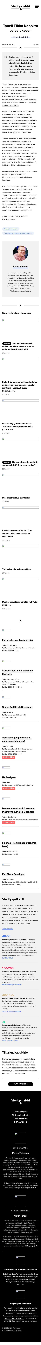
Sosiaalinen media (10, 229)
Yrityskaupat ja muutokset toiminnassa (18, 233)
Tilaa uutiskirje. (7, 928)
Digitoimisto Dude (9, 1274)
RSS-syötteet (20, 1122)
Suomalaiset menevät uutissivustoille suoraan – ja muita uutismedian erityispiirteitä (18, 346)
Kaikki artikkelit (7, 958)
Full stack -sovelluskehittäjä (17, 640)
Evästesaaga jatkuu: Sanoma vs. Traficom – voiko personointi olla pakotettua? (17, 426)
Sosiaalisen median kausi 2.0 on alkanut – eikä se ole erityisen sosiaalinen (17, 534)
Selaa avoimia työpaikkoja (11, 1011)
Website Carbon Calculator (14, 1318)
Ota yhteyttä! (29, 1188)
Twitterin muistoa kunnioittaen (16, 569)
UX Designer (9, 777)
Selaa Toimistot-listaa (10, 1041)
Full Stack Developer (13, 874)
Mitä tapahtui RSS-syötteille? (16, 498)
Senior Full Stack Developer (17, 707)
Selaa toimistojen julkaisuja (12, 985)
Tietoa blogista (20, 1112)
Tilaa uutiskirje (20, 1084)
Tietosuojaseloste (20, 1115)
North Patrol (28, 1223)
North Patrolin (25, 1163)
